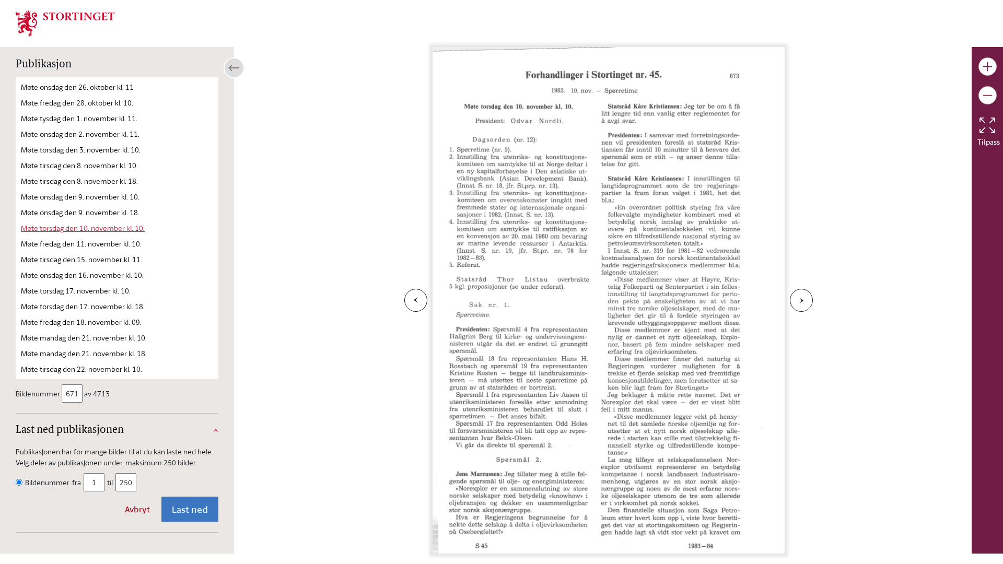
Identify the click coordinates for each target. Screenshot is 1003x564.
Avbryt (137, 509)
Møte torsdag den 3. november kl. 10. (81, 150)
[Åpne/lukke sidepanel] (234, 67)
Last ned (190, 509)
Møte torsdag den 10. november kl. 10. (83, 228)
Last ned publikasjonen (70, 430)
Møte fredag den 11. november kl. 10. (81, 244)
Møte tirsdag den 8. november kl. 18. (79, 181)
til (110, 482)
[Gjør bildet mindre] (987, 95)
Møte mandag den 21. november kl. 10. (84, 338)
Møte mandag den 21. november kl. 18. (84, 353)
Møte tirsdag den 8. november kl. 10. (79, 165)
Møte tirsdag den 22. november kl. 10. (81, 369)
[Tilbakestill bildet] (987, 125)
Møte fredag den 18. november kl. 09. (81, 322)
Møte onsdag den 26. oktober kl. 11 (77, 87)
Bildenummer (38, 393)
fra (76, 482)
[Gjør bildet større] (987, 66)
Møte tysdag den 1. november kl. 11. (79, 118)
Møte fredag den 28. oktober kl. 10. (77, 103)
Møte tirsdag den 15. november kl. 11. (81, 259)
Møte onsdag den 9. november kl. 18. (80, 212)
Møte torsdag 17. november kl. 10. (76, 291)
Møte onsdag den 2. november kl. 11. (80, 134)
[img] (65, 22)
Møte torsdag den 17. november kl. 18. (83, 306)
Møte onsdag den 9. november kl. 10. (80, 197)
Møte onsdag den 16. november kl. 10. (82, 275)
